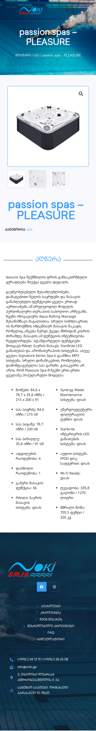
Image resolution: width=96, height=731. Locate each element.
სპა (36, 55)
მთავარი (23, 55)
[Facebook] (42, 587)
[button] (70, 10)
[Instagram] (54, 587)
